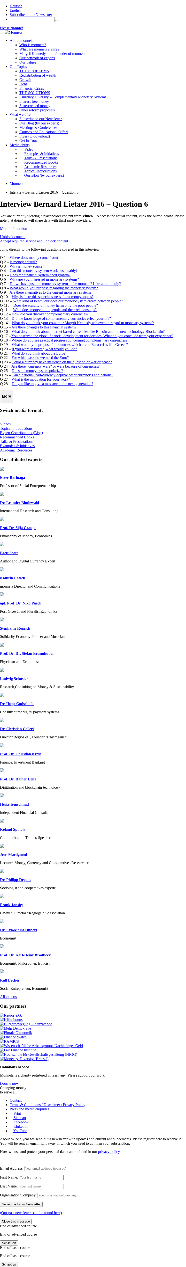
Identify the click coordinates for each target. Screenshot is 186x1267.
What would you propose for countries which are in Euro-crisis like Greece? (70, 344)
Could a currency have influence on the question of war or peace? (62, 362)
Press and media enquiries (29, 1109)
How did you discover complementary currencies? (50, 314)
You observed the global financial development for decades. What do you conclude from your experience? (92, 336)
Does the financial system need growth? (40, 275)
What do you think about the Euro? (38, 353)
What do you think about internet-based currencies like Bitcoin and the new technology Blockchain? (88, 331)
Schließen (9, 1243)
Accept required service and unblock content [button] (34, 241)
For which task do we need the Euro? (40, 358)
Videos (5, 424)
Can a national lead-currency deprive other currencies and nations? (62, 375)
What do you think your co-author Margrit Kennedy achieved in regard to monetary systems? (83, 323)
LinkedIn (20, 1126)
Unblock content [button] (12, 237)
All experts (8, 997)
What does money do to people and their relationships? (55, 310)
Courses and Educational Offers (43, 132)
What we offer (21, 114)
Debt (23, 84)
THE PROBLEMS (34, 71)
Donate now (9, 1083)
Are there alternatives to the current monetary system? (50, 292)
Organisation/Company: (18, 1195)
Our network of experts (37, 58)
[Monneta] (13, 32)
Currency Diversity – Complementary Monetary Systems (62, 97)
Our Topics (18, 67)
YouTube (20, 1131)
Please (11, 28)
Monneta (16, 184)
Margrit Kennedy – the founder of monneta (52, 53)
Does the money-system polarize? (37, 371)
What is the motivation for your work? (41, 379)
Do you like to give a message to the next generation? (52, 384)
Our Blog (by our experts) (39, 123)
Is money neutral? (23, 262)
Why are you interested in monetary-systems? (44, 279)
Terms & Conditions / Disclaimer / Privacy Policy (47, 1105)
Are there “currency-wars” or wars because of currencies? (55, 366)
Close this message (16, 1221)
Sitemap (19, 1118)
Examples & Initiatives (17, 446)
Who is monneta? (32, 45)
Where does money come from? (34, 257)
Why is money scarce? (27, 266)
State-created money (34, 106)
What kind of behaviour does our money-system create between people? (68, 301)
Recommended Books (17, 437)
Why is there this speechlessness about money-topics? (52, 297)
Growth (25, 80)
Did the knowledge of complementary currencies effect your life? (61, 318)
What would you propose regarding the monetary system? (54, 288)
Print (17, 1113)
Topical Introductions (16, 428)
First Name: (9, 1177)
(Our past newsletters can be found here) (31, 1213)
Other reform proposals (37, 110)
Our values (27, 62)
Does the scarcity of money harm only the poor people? (55, 305)
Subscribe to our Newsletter (31, 15)
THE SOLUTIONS (34, 93)
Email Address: (11, 1168)
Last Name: (9, 1186)
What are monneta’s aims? (39, 49)
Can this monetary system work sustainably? (44, 271)
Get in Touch (29, 140)
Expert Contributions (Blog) (21, 433)
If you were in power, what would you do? (44, 349)
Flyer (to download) (34, 136)
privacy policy (109, 1152)
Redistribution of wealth (37, 75)
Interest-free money (34, 101)
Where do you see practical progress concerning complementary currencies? (69, 340)
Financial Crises (31, 88)
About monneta (21, 40)
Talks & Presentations (16, 441)
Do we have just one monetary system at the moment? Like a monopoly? (65, 284)
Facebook (21, 1122)
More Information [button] (13, 228)
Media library (20, 145)
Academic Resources (16, 450)
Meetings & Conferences (38, 127)
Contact (16, 1100)
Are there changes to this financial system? (43, 327)
